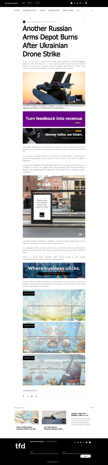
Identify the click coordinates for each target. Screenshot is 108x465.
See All (92, 407)
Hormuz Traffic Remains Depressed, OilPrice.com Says (26, 428)
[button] (91, 10)
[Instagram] (80, 3)
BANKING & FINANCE (68, 10)
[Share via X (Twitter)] (28, 396)
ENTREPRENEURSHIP (54, 10)
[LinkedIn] (77, 3)
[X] (83, 3)
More (78, 10)
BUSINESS (42, 10)
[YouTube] (86, 3)
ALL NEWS (17, 10)
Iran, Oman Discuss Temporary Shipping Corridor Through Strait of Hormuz (53, 428)
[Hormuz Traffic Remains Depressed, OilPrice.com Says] (26, 417)
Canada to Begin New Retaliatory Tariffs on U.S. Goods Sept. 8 (79, 414)
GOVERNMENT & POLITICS (29, 10)
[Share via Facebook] (23, 396)
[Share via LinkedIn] (32, 396)
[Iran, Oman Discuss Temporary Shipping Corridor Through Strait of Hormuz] (54, 417)
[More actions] (84, 22)
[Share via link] (36, 396)
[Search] (93, 3)
